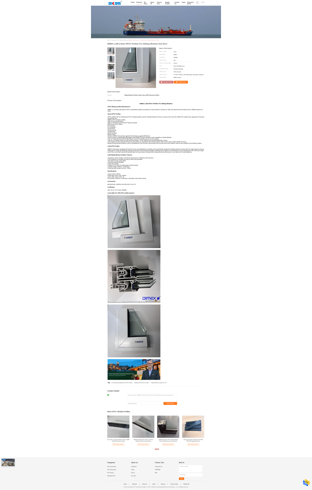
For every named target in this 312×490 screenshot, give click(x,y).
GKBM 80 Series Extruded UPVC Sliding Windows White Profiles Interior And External (193, 440)
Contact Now (182, 82)
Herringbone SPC (111, 475)
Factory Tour (159, 3)
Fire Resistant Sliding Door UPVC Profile (121, 382)
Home (133, 2)
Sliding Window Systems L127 (159, 382)
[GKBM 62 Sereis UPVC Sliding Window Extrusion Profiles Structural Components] (168, 427)
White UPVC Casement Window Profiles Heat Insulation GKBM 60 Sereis (143, 440)
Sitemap (163, 484)
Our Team (133, 475)
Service (133, 472)
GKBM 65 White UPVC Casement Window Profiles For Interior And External (118, 440)
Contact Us (177, 3)
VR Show (145, 3)
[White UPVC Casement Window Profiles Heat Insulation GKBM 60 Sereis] (143, 427)
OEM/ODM (157, 469)
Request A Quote (190, 3)
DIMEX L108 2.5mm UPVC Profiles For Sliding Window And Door (143, 40)
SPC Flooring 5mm (111, 466)
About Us (152, 3)
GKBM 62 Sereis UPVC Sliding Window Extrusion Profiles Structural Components (168, 440)
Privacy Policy (174, 484)
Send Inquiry (170, 403)
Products (139, 2)
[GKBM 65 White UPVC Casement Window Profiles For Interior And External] (118, 427)
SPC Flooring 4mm (111, 469)
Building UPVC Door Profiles (141, 382)
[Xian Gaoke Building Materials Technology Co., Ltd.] (115, 3)
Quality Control (167, 3)
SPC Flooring (110, 472)
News (183, 2)
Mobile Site (186, 484)
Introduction (134, 466)
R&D (156, 472)
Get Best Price (167, 82)
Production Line (158, 466)
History (132, 469)
